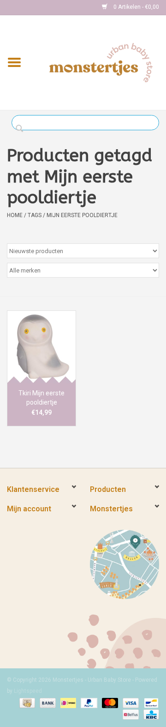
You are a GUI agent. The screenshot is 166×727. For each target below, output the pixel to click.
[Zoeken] (22, 129)
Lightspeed (28, 691)
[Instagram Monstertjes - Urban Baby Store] (46, 7)
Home (15, 215)
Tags (35, 215)
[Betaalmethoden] (26, 702)
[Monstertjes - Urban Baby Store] (101, 62)
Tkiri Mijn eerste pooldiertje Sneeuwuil (41, 398)
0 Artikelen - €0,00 (135, 7)
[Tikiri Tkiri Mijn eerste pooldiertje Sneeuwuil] (41, 346)
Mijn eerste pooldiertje (82, 215)
